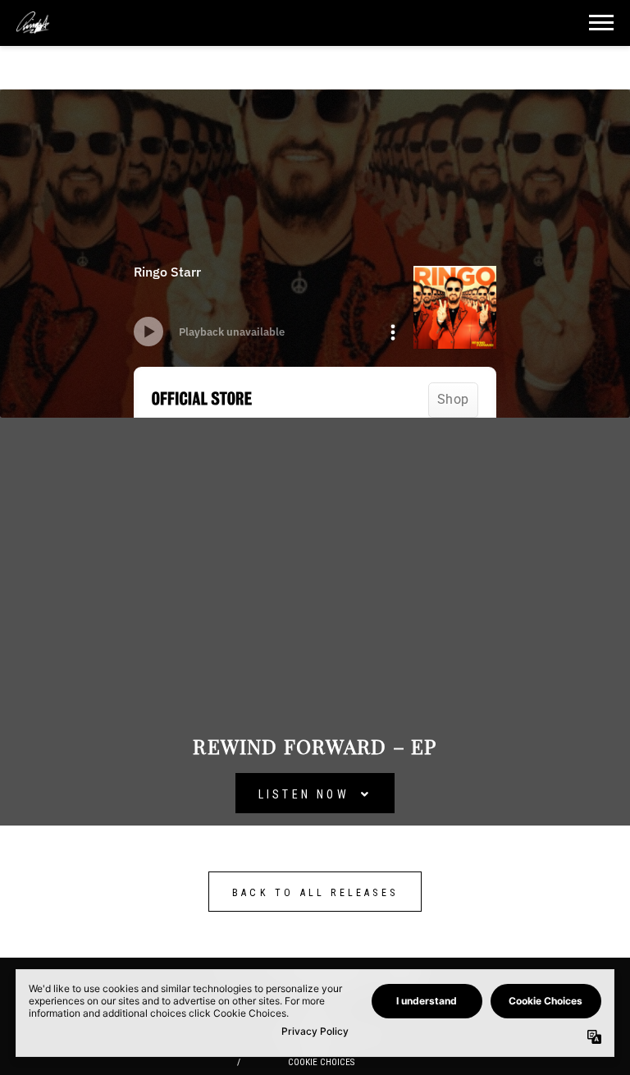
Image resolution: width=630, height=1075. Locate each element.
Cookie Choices (321, 1062)
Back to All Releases (315, 893)
